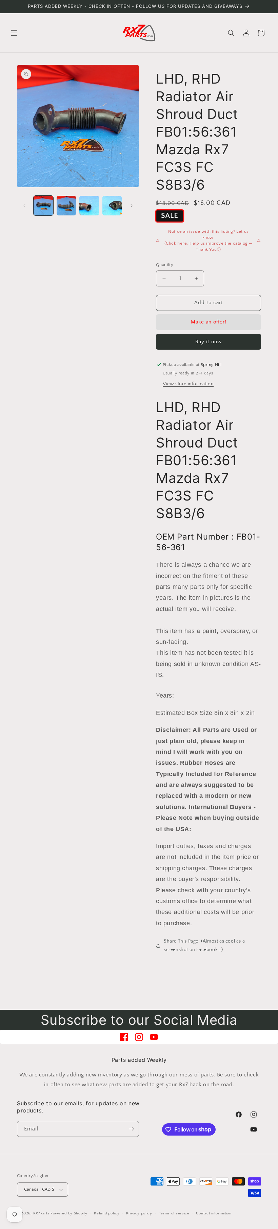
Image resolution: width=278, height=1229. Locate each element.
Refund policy (106, 1213)
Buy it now (208, 342)
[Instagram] (139, 1037)
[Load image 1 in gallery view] (43, 205)
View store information (188, 384)
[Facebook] (124, 1037)
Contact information (213, 1213)
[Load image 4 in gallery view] (112, 205)
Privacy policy (139, 1213)
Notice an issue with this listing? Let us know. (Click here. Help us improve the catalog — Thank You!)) (208, 240)
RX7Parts (41, 1213)
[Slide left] (24, 205)
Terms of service (174, 1213)
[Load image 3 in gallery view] (89, 205)
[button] (14, 32)
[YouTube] (154, 1037)
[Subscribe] (131, 1129)
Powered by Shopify (69, 1213)
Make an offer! (208, 322)
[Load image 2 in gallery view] (66, 205)
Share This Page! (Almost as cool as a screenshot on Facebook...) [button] (204, 945)
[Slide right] (131, 205)
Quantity (164, 264)
